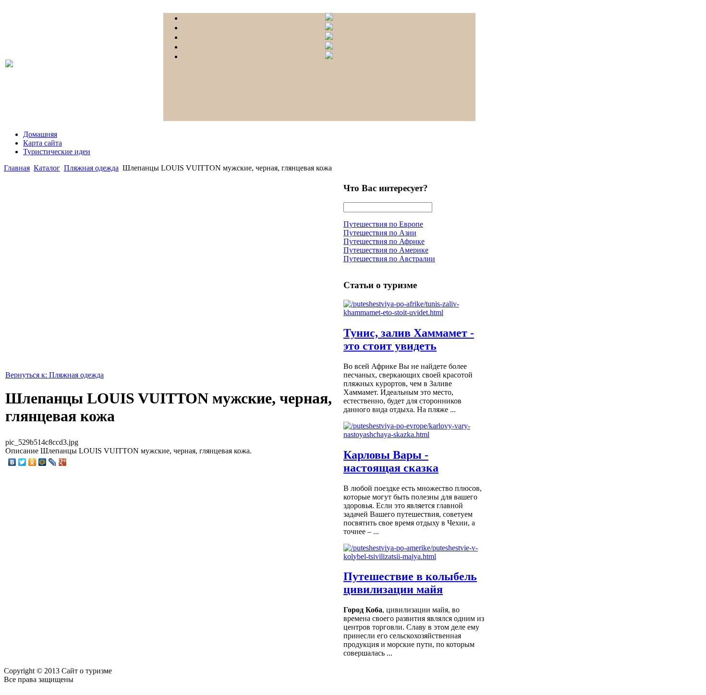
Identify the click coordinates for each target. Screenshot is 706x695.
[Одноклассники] (32, 462)
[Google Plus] (63, 462)
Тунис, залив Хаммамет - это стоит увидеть (408, 339)
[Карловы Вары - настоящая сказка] (415, 434)
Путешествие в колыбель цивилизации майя (410, 583)
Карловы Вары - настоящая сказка (390, 461)
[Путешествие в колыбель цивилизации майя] (415, 556)
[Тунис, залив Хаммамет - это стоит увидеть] (415, 312)
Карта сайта (42, 143)
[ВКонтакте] (12, 462)
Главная (17, 168)
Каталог (47, 168)
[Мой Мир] (42, 462)
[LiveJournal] (53, 462)
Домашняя (40, 134)
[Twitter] (22, 462)
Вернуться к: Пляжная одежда (54, 375)
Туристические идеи (56, 151)
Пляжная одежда (91, 168)
